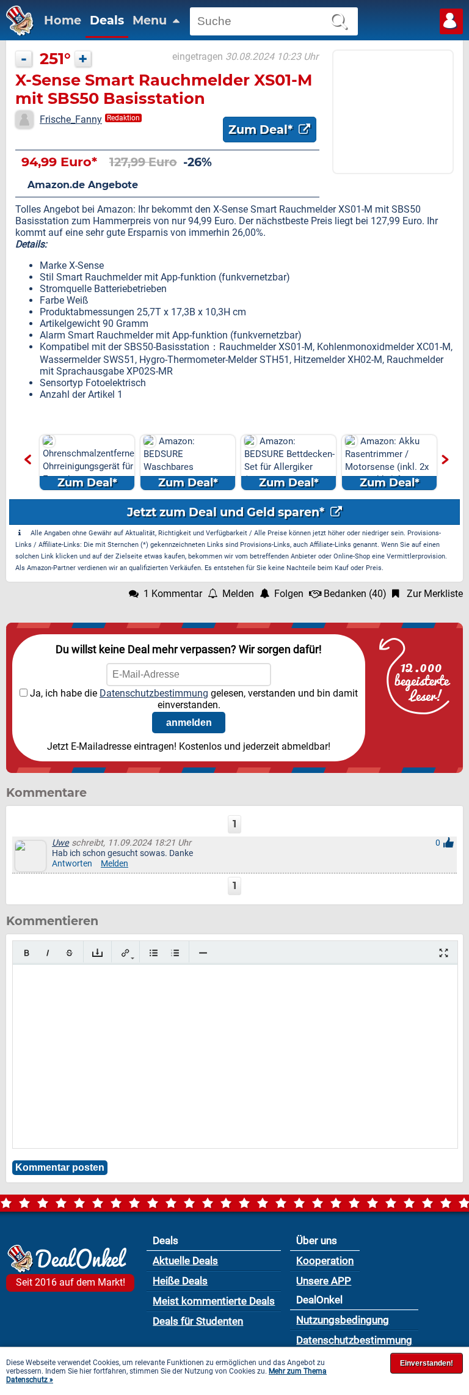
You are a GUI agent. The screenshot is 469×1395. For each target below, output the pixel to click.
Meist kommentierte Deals (214, 1301)
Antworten (72, 864)
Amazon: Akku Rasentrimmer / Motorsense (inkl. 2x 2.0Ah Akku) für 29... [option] (387, 462)
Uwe (60, 843)
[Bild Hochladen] (97, 953)
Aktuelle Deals (185, 1260)
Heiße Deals (180, 1281)
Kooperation (325, 1260)
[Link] (125, 953)
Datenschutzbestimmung (154, 693)
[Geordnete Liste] (175, 953)
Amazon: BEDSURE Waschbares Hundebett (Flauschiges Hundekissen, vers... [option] (184, 463)
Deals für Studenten (198, 1321)
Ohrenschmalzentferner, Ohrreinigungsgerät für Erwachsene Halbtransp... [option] (88, 469)
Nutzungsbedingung (342, 1320)
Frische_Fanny (71, 119)
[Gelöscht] (69, 953)
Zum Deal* (262, 129)
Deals (107, 20)
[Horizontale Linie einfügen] (203, 953)
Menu (151, 20)
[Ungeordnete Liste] (153, 953)
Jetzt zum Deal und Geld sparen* (227, 512)
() (355, 593)
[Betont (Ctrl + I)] (48, 953)
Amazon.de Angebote (82, 185)
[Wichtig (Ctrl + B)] (26, 953)
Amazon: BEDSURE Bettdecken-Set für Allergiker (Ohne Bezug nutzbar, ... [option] (289, 463)
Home (62, 20)
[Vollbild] (443, 953)
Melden (114, 864)
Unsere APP (323, 1281)
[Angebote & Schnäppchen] (17, 32)
